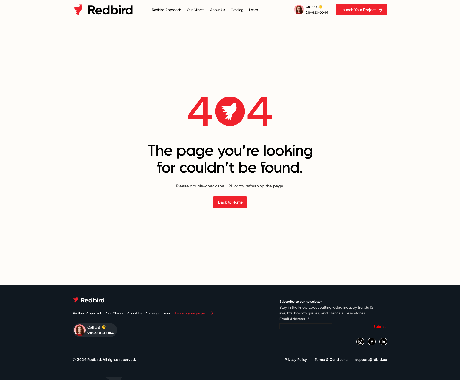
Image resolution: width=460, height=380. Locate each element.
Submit (379, 326)
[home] (103, 9)
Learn (253, 9)
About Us (217, 9)
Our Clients (195, 9)
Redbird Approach (166, 9)
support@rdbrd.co (371, 359)
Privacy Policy (296, 359)
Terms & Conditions (331, 359)
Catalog (237, 9)
